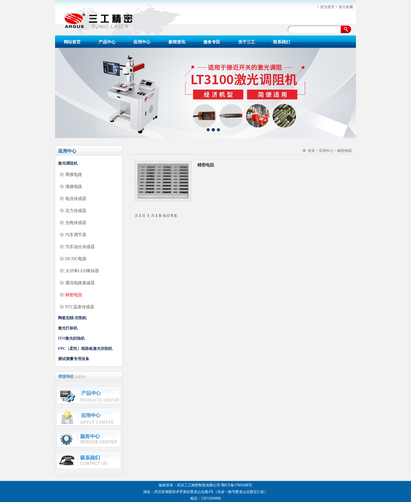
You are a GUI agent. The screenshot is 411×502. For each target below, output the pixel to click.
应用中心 (142, 42)
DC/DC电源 (75, 259)
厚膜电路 (73, 174)
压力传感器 (75, 210)
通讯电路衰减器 (80, 283)
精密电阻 (73, 295)
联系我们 (281, 42)
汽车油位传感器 (80, 247)
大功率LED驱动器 (82, 271)
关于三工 (246, 42)
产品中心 (107, 42)
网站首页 (72, 42)
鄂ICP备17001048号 (236, 485)
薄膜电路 (73, 186)
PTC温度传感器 (79, 307)
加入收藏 (345, 7)
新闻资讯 (176, 42)
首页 (311, 151)
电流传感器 (75, 198)
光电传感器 (75, 222)
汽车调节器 (75, 235)
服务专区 (211, 42)
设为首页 (327, 7)
